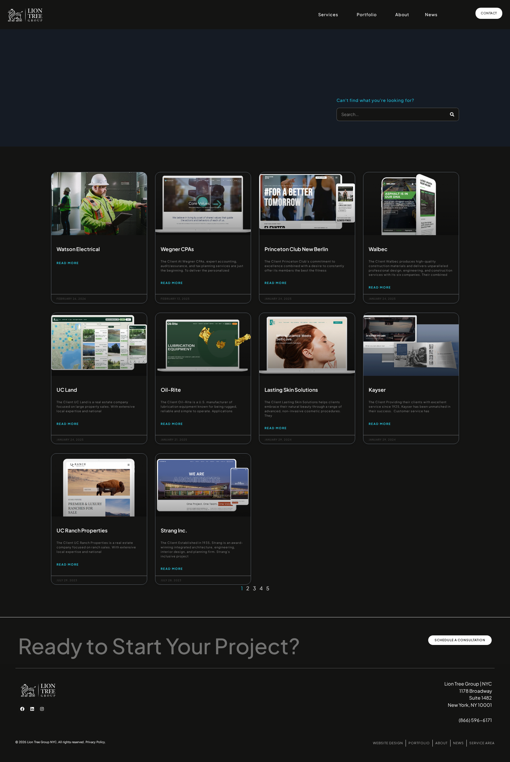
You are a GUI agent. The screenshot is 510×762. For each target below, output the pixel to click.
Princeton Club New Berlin (296, 249)
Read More (68, 262)
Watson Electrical (78, 249)
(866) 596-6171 (475, 720)
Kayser (377, 389)
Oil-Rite (171, 389)
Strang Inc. (174, 530)
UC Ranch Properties (82, 530)
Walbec (378, 249)
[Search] (452, 114)
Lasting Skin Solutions (291, 389)
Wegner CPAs (177, 249)
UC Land (67, 389)
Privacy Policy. (95, 742)
